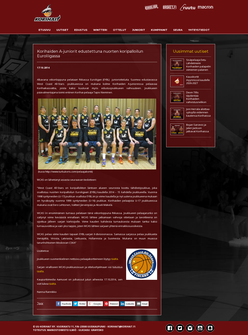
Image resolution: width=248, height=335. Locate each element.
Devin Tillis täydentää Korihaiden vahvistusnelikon (196, 97)
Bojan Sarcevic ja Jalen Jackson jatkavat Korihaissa (197, 128)
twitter (82, 303)
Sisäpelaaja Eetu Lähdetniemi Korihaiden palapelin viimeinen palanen (198, 64)
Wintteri (100, 29)
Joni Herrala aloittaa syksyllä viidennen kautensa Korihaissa (198, 112)
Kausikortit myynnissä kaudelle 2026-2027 (198, 80)
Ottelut (119, 29)
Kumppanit (159, 29)
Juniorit (138, 29)
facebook (66, 303)
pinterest (114, 303)
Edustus (80, 29)
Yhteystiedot (199, 29)
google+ (98, 303)
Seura (178, 29)
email (144, 303)
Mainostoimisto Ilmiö (61, 330)
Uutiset (62, 29)
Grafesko (97, 330)
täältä (114, 259)
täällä (40, 271)
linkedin (130, 303)
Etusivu (45, 29)
